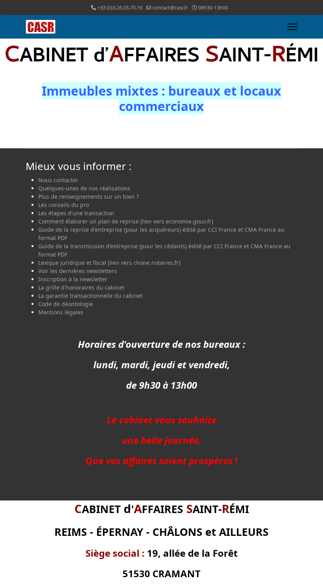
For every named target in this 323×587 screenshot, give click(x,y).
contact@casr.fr (170, 7)
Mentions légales (61, 312)
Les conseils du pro (63, 205)
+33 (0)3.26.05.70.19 (119, 7)
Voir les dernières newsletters (77, 271)
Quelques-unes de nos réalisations (84, 188)
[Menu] (292, 27)
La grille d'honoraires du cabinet (81, 287)
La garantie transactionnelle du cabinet (90, 295)
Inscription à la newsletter (73, 279)
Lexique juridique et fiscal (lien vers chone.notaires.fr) (109, 262)
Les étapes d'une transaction (76, 213)
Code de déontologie (65, 304)
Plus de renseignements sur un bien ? (88, 196)
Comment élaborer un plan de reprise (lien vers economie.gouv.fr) (125, 221)
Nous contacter (58, 180)
